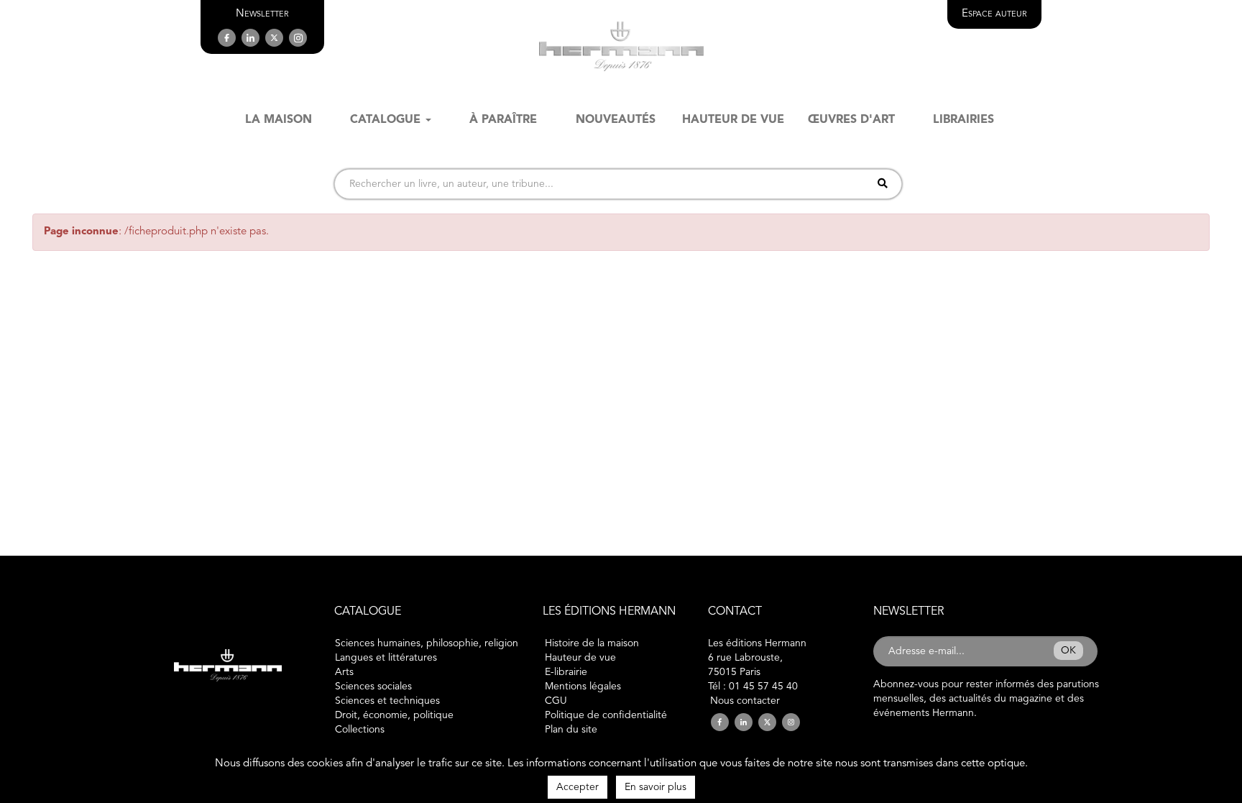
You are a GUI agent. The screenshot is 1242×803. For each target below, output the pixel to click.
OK (1068, 651)
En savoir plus (655, 787)
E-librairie (566, 672)
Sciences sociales (373, 687)
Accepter (577, 787)
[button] (262, 14)
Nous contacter (745, 701)
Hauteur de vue (580, 658)
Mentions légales (583, 687)
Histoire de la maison (592, 643)
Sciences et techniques (387, 701)
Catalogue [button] (385, 120)
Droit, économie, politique (394, 715)
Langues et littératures (386, 658)
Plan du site (571, 730)
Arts (344, 672)
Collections (360, 730)
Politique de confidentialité (606, 715)
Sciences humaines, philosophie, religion (426, 643)
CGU (556, 701)
